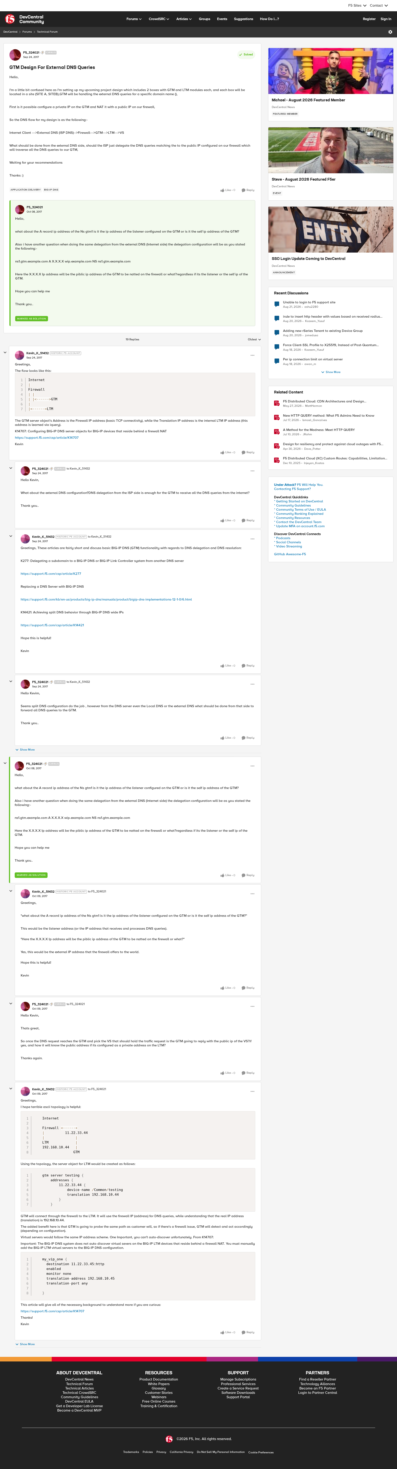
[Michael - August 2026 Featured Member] (330, 71)
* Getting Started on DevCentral (298, 501)
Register (369, 19)
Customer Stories (159, 1393)
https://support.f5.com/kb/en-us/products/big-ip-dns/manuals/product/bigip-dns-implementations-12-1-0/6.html (106, 599)
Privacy (161, 1452)
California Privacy (181, 1452)
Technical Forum (47, 32)
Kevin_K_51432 (37, 353)
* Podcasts (282, 538)
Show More (27, 750)
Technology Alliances (317, 1384)
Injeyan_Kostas (314, 463)
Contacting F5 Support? (292, 489)
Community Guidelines (79, 1397)
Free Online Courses (158, 1401)
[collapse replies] (5, 352)
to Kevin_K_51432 (78, 468)
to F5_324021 (97, 891)
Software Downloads (238, 1393)
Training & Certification (158, 1406)
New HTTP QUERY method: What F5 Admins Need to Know (328, 416)
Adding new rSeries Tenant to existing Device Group (323, 331)
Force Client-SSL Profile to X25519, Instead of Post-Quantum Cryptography (329, 345)
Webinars (158, 1397)
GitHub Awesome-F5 (290, 554)
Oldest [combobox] (254, 340)
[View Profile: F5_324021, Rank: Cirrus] (15, 55)
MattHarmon (313, 406)
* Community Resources (292, 518)
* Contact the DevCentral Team (297, 522)
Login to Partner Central (317, 1393)
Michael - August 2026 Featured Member (308, 100)
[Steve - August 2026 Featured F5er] (330, 150)
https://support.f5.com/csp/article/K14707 (47, 438)
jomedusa (311, 335)
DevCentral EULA (79, 1401)
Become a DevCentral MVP (79, 1410)
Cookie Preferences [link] (261, 1452)
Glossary (159, 1388)
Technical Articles (79, 1388)
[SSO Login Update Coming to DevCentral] (330, 230)
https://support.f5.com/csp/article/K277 (51, 574)
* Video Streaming (288, 546)
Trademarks (131, 1452)
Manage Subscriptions (238, 1379)
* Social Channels (287, 542)
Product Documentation (158, 1379)
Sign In (386, 19)
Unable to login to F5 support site (309, 302)
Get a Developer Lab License (79, 1406)
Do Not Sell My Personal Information (221, 1452)
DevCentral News (283, 107)
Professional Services (238, 1384)
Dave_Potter (312, 449)
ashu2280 (311, 307)
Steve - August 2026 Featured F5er (304, 180)
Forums (27, 32)
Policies (148, 1452)
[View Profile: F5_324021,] (19, 209)
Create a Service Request (238, 1388)
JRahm (307, 434)
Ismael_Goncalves (314, 420)
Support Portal (238, 1397)
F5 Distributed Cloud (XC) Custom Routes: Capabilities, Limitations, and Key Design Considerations (335, 458)
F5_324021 (31, 52)
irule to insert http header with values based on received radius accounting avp (331, 317)
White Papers (159, 1384)
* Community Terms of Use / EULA (300, 509)
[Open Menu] (390, 32)
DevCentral (10, 32)
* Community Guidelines (292, 505)
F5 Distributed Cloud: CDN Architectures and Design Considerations (323, 401)
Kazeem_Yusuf (315, 321)
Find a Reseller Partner (317, 1379)
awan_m (310, 364)
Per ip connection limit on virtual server (313, 359)
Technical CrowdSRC (79, 1393)
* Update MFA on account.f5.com (299, 526)
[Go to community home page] (24, 19)
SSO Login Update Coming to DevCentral (308, 259)
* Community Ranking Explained (298, 514)
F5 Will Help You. (298, 485)
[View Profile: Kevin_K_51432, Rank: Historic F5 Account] (19, 355)
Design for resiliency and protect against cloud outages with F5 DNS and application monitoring (332, 444)
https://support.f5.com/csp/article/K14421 (52, 625)
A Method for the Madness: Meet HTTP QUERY (319, 430)
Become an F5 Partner (317, 1388)
